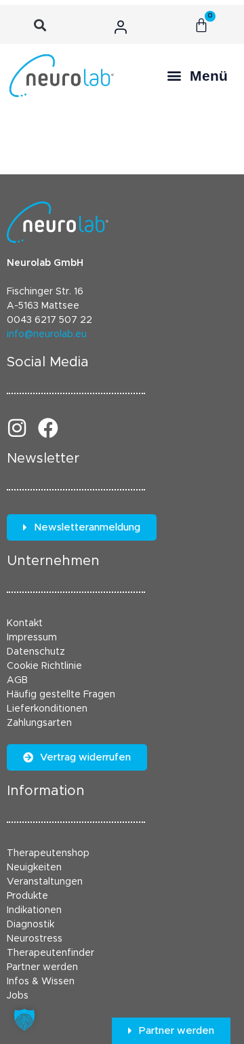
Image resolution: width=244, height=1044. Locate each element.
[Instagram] (17, 428)
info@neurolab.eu (47, 334)
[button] (40, 25)
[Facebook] (48, 428)
